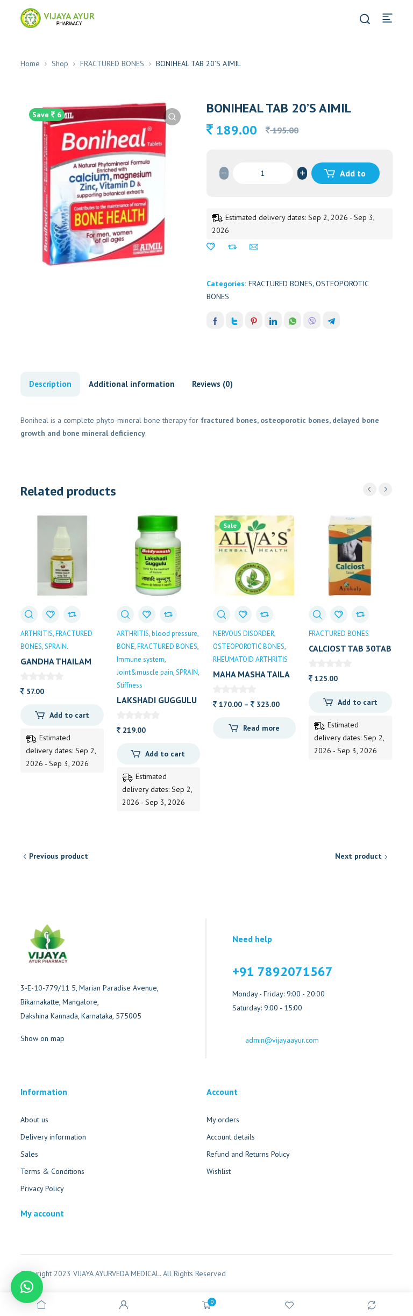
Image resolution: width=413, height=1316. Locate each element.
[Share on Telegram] (331, 320)
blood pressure (174, 633)
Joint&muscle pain (145, 672)
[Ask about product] (254, 247)
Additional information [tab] (132, 384)
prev (369, 489)
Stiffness (130, 685)
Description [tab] (50, 384)
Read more (261, 728)
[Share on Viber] (312, 320)
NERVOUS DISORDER (243, 633)
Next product (358, 856)
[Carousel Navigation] (377, 489)
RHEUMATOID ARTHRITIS (250, 659)
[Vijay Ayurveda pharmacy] (57, 17)
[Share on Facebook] (215, 320)
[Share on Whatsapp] (292, 320)
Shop (60, 63)
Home (30, 63)
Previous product (58, 856)
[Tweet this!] (234, 320)
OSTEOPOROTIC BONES (248, 646)
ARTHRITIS (36, 633)
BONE (125, 646)
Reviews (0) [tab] (212, 384)
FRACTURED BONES (112, 63)
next (385, 489)
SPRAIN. (56, 646)
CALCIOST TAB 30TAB (350, 648)
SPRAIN (187, 672)
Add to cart (352, 176)
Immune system (141, 659)
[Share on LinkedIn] (273, 320)
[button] (172, 116)
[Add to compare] (232, 247)
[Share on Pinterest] (253, 320)
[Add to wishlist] (210, 247)
